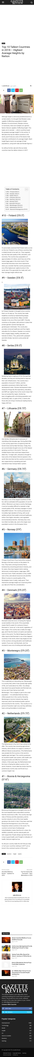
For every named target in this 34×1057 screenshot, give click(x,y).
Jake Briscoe (6, 85)
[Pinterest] (17, 90)
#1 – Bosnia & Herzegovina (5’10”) (17, 209)
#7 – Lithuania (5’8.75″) (13, 197)
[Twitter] (13, 90)
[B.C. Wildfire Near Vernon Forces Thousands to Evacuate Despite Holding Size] (6, 973)
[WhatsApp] (21, 90)
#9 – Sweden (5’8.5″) (13, 193)
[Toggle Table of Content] (26, 189)
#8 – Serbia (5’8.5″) (12, 195)
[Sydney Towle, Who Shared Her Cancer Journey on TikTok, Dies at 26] (6, 957)
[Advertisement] (17, 22)
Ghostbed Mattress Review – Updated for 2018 (8, 873)
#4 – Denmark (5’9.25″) (13, 203)
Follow (29, 1012)
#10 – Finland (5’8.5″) (13, 191)
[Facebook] (9, 90)
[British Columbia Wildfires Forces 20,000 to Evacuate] (6, 940)
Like (30, 1008)
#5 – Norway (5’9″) (12, 201)
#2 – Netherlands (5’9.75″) (14, 207)
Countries (9, 854)
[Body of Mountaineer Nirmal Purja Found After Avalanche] (6, 965)
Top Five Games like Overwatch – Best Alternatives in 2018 (26, 873)
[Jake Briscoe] (17, 887)
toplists (20, 854)
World (3, 43)
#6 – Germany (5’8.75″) (13, 199)
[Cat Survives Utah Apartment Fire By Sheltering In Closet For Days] (6, 948)
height (14, 854)
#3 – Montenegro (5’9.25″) (15, 205)
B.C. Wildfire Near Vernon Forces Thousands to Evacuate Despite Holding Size (21, 972)
